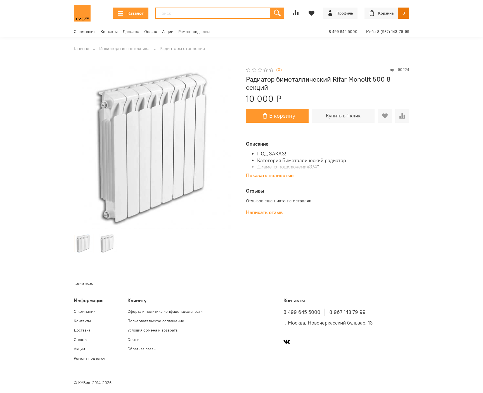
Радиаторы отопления (182, 48)
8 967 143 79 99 (347, 312)
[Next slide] (228, 147)
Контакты (109, 31)
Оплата (150, 31)
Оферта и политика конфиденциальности (165, 311)
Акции (167, 31)
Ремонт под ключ (194, 31)
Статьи (133, 339)
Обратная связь (141, 348)
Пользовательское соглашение (155, 320)
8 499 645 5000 (343, 31)
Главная (81, 48)
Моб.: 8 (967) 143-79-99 (387, 31)
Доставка (131, 31)
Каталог (135, 13)
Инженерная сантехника (124, 48)
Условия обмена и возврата (152, 330)
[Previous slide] (82, 147)
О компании (85, 31)
